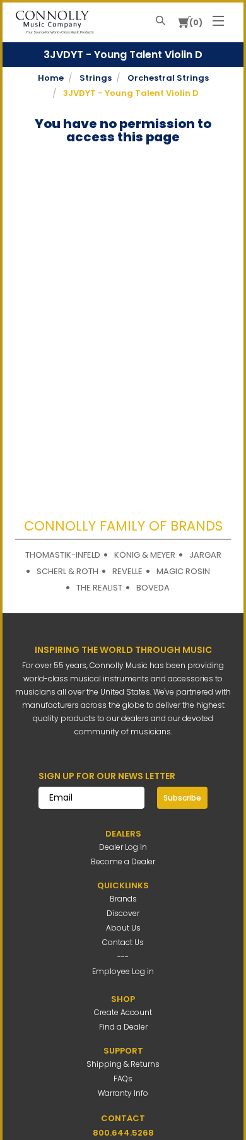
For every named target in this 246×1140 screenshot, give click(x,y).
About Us (123, 927)
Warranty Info (123, 1093)
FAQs (123, 1078)
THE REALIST (99, 588)
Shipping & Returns (123, 1064)
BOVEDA (153, 588)
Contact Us (123, 942)
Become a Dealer (123, 861)
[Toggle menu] (218, 17)
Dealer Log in (123, 847)
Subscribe (182, 797)
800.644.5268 (123, 1133)
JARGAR (205, 555)
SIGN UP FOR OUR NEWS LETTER (106, 776)
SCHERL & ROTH (67, 571)
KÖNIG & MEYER (144, 555)
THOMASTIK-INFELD (62, 555)
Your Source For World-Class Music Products (60, 32)
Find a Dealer (123, 1026)
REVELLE (127, 571)
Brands (123, 898)
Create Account (123, 1012)
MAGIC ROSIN (183, 571)
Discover (123, 913)
